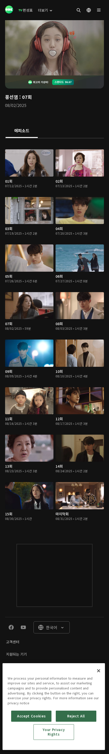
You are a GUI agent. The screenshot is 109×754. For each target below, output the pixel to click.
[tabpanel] (54, 336)
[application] (54, 47)
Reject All (76, 716)
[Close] (98, 670)
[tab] (22, 131)
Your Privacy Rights (54, 732)
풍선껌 (11, 97)
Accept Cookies (31, 716)
